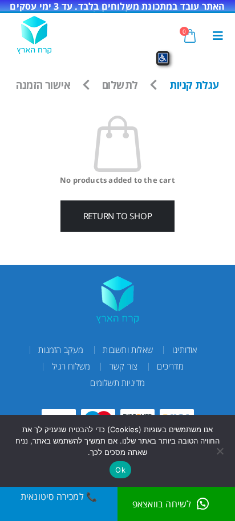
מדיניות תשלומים (117, 382)
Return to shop (117, 215)
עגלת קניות (193, 84)
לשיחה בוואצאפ (162, 504)
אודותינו (184, 349)
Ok (120, 469)
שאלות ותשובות (128, 349)
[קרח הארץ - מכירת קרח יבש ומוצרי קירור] (34, 35)
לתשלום (120, 84)
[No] (220, 451)
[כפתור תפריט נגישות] (163, 58)
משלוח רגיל (71, 366)
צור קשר (123, 366)
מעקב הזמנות (60, 349)
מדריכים (170, 366)
